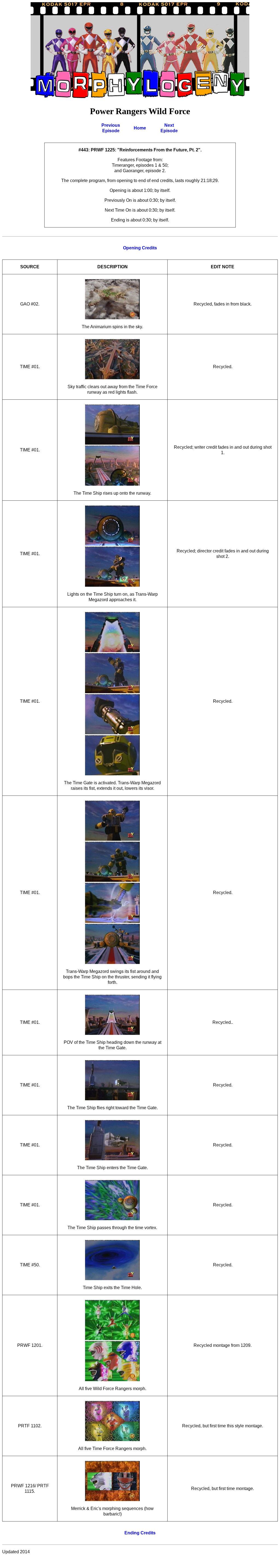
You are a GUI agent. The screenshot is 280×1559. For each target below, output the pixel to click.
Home (140, 128)
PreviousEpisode (110, 128)
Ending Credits (140, 1533)
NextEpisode (169, 128)
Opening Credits (140, 248)
